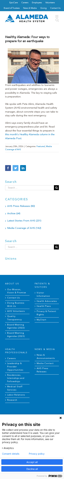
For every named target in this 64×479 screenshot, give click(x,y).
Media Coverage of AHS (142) (24, 228)
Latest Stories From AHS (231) (24, 221)
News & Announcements (46, 356)
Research (12, 400)
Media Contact (45, 364)
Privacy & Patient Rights (46, 313)
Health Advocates (47, 301)
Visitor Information (43, 294)
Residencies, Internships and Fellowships (15, 378)
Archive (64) (13, 213)
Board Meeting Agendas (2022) (16, 326)
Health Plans (44, 306)
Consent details (10, 453)
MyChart (41, 320)
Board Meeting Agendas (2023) (16, 334)
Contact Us (13, 298)
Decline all (32, 468)
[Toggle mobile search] (57, 20)
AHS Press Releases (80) (21, 206)
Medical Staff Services (14, 388)
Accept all (32, 462)
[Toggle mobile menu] (57, 16)
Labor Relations (16, 395)
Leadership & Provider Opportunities (15, 367)
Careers (11, 359)
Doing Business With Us (15, 304)
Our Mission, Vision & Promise (16, 291)
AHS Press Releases (42, 370)
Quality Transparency (14, 318)
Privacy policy (37, 453)
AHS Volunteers (16, 311)
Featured (41, 147)
